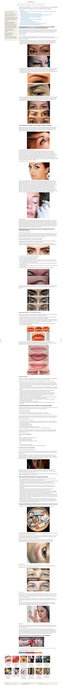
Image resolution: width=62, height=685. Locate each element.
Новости (22, 4)
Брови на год (20, 649)
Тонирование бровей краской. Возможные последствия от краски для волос (33, 23)
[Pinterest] (30, 652)
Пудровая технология (24, 649)
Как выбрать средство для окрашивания (28, 21)
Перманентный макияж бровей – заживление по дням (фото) (31, 15)
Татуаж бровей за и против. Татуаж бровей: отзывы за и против (31, 13)
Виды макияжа (28, 4)
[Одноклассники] (38, 652)
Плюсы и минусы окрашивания (26, 20)
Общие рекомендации (25, 18)
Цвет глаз (34, 4)
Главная (18, 4)
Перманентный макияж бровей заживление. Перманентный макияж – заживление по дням (35, 14)
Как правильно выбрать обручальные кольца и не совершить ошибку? (9, 34)
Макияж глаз (31, 2)
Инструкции (39, 4)
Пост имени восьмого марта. (10, 13)
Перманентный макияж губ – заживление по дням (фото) (30, 17)
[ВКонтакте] (23, 652)
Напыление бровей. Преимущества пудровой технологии (30, 22)
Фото (43, 4)
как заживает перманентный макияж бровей (28, 256)
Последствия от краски (36, 649)
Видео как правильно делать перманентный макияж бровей (30, 24)
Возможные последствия (30, 649)
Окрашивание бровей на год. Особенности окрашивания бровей (31, 19)
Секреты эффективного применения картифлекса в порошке (9, 30)
